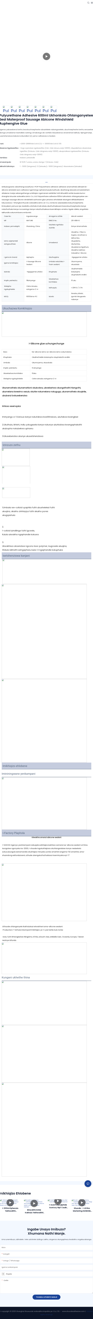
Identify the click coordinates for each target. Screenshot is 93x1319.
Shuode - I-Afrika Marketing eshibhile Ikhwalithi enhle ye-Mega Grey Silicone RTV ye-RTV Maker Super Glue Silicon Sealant (82, 1209)
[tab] (46, 181)
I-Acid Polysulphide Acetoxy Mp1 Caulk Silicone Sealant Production (58, 1206)
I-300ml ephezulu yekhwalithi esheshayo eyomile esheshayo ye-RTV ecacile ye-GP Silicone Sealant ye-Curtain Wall (10, 1209)
